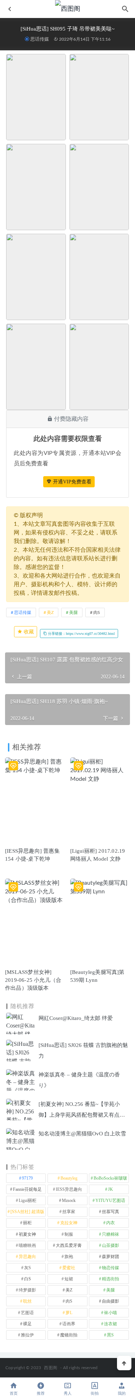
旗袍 (68, 1256)
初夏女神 (27, 1234)
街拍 (95, 1393)
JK (110, 1189)
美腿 (73, 612)
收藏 (28, 631)
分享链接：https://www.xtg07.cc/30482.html (81, 633)
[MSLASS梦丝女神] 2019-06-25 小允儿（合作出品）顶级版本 (33, 980)
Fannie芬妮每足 (27, 1189)
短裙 (68, 1278)
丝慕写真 (110, 1211)
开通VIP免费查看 (71, 481)
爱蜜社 (68, 1267)
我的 (122, 1393)
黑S (110, 1335)
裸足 (27, 1323)
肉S (96, 612)
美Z (50, 612)
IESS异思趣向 (69, 1189)
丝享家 (68, 1211)
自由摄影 (110, 1301)
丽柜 (27, 1222)
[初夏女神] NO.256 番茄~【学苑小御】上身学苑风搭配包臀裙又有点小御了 (82, 1115)
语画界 (68, 1323)
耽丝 (27, 1301)
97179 (27, 1178)
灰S (27, 1267)
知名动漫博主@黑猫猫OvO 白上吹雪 (82, 1133)
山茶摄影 (110, 1245)
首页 (14, 1393)
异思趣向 (27, 1256)
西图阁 (50, 1368)
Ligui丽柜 (27, 1200)
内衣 (110, 1222)
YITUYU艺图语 (110, 1200)
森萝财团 (110, 1256)
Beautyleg (68, 1178)
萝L (69, 1312)
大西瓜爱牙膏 (69, 1245)
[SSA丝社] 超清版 (27, 1211)
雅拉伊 (27, 1335)
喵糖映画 (27, 1245)
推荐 (41, 1393)
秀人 (68, 1393)
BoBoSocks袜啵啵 (110, 1178)
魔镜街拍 (68, 1335)
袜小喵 (110, 1312)
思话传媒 (39, 39)
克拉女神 (68, 1222)
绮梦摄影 (27, 1290)
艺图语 (27, 1312)
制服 (68, 1234)
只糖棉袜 (110, 1234)
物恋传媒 (110, 1267)
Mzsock (69, 1200)
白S (27, 1278)
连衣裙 (110, 1323)
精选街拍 (110, 1278)
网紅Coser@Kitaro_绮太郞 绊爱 (76, 1018)
